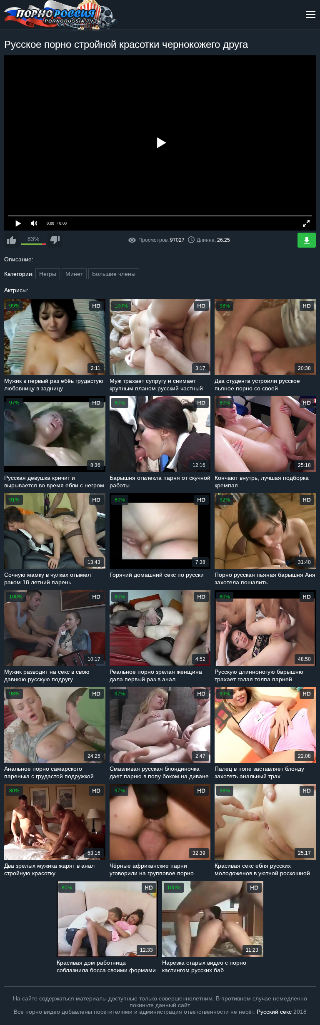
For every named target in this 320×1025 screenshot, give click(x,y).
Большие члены (113, 274)
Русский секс (274, 1011)
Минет (74, 274)
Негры (47, 274)
